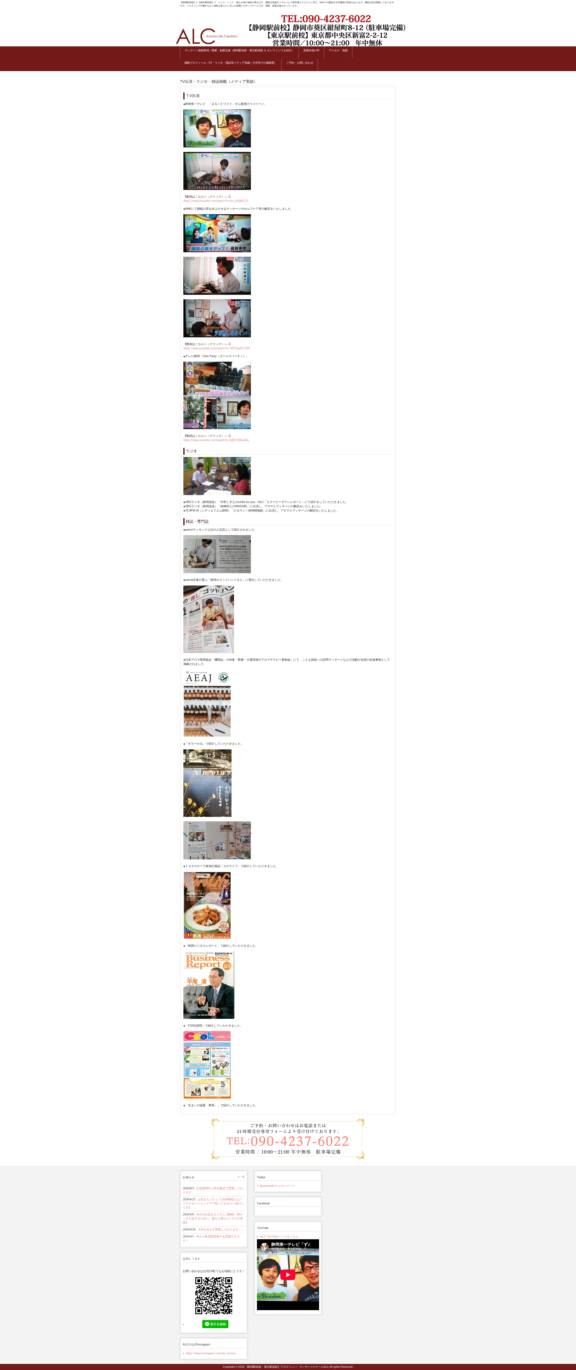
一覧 (242, 1177)
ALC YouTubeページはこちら (279, 1236)
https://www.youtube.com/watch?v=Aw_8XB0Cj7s (215, 201)
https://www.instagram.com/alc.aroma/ (211, 1353)
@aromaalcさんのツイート (277, 1185)
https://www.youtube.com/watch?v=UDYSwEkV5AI (216, 348)
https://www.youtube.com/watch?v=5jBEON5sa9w (216, 440)
